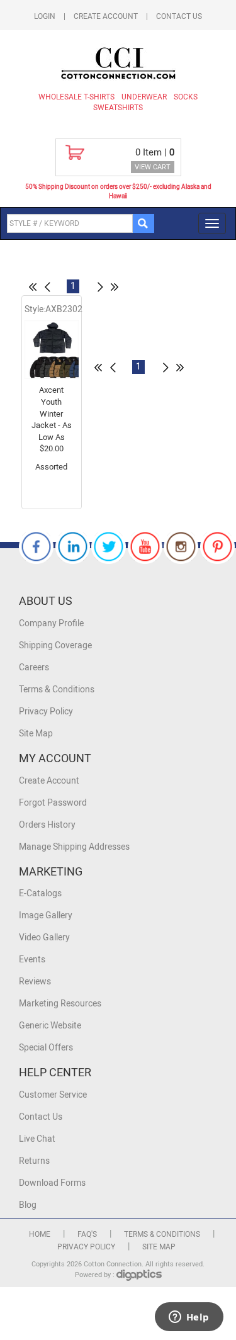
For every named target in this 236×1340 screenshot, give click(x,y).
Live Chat (37, 1139)
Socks (186, 97)
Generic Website (50, 1025)
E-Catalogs (40, 893)
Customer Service (53, 1094)
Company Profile (51, 623)
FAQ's (87, 1234)
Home (39, 1234)
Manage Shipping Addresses (74, 847)
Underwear (144, 97)
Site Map (36, 733)
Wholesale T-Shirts (76, 97)
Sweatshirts (118, 107)
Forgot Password (53, 802)
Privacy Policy (46, 711)
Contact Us (179, 16)
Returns (34, 1161)
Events (32, 959)
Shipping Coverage (55, 645)
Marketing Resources (60, 1003)
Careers (34, 667)
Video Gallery (44, 937)
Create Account (106, 16)
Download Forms (52, 1183)
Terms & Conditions (56, 689)
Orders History (47, 824)
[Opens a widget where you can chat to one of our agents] (188, 1318)
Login (44, 16)
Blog (28, 1205)
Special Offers (46, 1047)
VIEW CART (153, 167)
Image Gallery (45, 915)
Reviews (35, 981)
